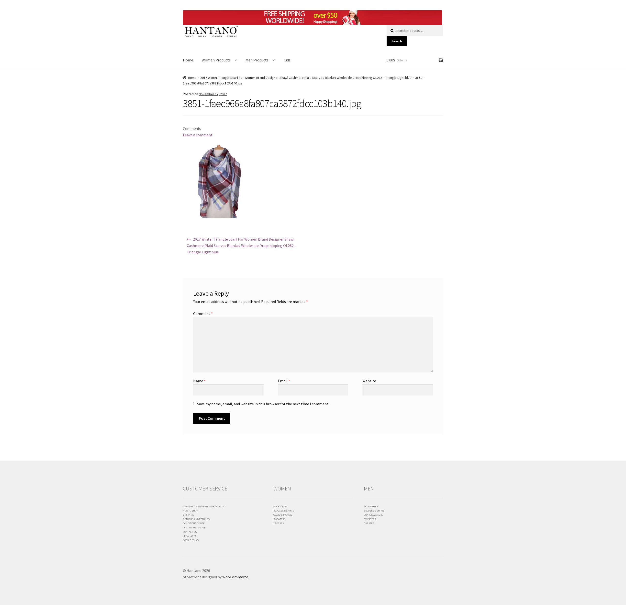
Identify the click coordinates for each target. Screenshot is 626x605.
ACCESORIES (280, 506)
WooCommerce (235, 576)
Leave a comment (197, 134)
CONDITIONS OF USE (194, 523)
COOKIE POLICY (191, 540)
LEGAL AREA (189, 536)
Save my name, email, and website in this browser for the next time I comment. (263, 403)
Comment (203, 313)
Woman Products (216, 60)
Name (199, 380)
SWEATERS (279, 519)
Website (369, 380)
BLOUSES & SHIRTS (283, 510)
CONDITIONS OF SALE (194, 527)
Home (188, 60)
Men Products (257, 60)
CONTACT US (190, 532)
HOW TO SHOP (190, 510)
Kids (287, 60)
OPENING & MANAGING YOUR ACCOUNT (204, 506)
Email (284, 380)
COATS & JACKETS (282, 514)
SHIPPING (188, 514)
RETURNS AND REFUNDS (196, 519)
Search (396, 41)
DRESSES (278, 523)
